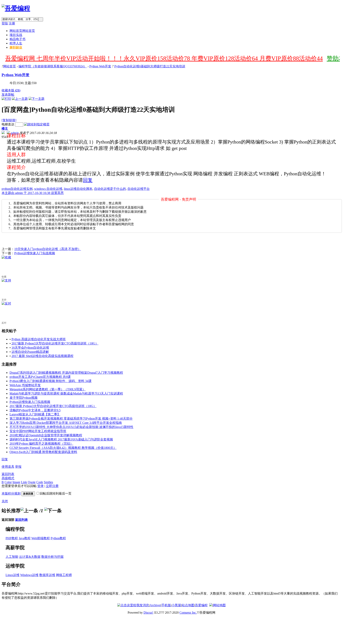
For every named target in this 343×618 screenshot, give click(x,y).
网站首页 (22, 30)
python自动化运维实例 (17, 188)
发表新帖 (8, 94)
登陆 (5, 23)
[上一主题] (20, 98)
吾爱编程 (201, 605)
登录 (40, 486)
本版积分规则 (11, 493)
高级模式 (8, 478)
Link (24, 482)
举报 (18, 466)
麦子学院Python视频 (24, 397)
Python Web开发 (100, 66)
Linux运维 (12, 575)
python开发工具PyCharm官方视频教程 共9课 (40, 376)
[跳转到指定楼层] (36, 124)
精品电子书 (17, 39)
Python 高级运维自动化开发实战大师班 (39, 339)
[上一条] (29, 510)
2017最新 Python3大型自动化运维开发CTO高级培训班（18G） (55, 343)
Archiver (155, 605)
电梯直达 (8, 124)
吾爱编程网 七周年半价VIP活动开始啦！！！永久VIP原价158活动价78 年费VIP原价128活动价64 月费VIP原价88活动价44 (164, 58)
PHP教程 (12, 538)
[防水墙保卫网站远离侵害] (210, 605)
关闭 (5, 501)
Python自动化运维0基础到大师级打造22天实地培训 (149, 66)
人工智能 (12, 556)
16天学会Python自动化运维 (30, 347)
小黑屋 (176, 605)
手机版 (166, 605)
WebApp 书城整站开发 (25, 385)
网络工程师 (64, 575)
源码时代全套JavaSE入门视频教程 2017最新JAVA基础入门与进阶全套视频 (61, 439)
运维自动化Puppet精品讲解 (30, 351)
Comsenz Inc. (188, 612)
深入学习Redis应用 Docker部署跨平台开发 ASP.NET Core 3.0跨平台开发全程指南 (66, 422)
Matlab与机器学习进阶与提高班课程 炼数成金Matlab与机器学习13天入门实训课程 (66, 393)
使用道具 (8, 466)
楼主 (5, 128)
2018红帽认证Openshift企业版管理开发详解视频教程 (46, 435)
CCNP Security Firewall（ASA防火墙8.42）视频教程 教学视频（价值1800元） (63, 447)
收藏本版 (11, 90)
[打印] (6, 98)
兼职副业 (16, 47)
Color (8, 482)
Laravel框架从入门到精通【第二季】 (35, 414)
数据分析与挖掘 (52, 556)
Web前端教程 (40, 538)
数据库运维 (47, 575)
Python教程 (58, 538)
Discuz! (148, 612)
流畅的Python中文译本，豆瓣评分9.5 (35, 410)
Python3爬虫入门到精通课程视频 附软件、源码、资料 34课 (51, 381)
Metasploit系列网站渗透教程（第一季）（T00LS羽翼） (48, 389)
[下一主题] (36, 98)
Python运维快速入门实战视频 (34, 253)
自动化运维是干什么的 (110, 188)
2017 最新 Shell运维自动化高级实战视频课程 (42, 356)
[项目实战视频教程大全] (16, 8)
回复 (87, 180)
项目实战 (16, 35)
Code (39, 482)
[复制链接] (9, 120)
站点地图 (188, 605)
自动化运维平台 (138, 188)
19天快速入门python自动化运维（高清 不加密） (47, 249)
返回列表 (8, 474)
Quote (32, 482)
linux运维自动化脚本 (78, 188)
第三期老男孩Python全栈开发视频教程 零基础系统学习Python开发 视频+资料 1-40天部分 (71, 418)
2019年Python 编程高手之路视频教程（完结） (41, 443)
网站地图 (219, 605)
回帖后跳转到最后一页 (55, 493)
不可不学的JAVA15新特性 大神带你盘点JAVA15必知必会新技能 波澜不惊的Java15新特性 (71, 427)
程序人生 (16, 43)
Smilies (48, 482)
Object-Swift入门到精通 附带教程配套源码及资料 (43, 452)
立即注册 (52, 486)
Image (16, 482)
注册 (12, 23)
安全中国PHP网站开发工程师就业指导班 (38, 431)
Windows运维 (29, 575)
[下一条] (53, 510)
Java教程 (25, 538)
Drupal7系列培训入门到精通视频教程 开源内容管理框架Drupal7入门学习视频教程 (66, 372)
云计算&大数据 (29, 556)
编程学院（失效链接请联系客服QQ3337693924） (52, 66)
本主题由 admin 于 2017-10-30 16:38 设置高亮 (33, 193)
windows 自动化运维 (48, 188)
